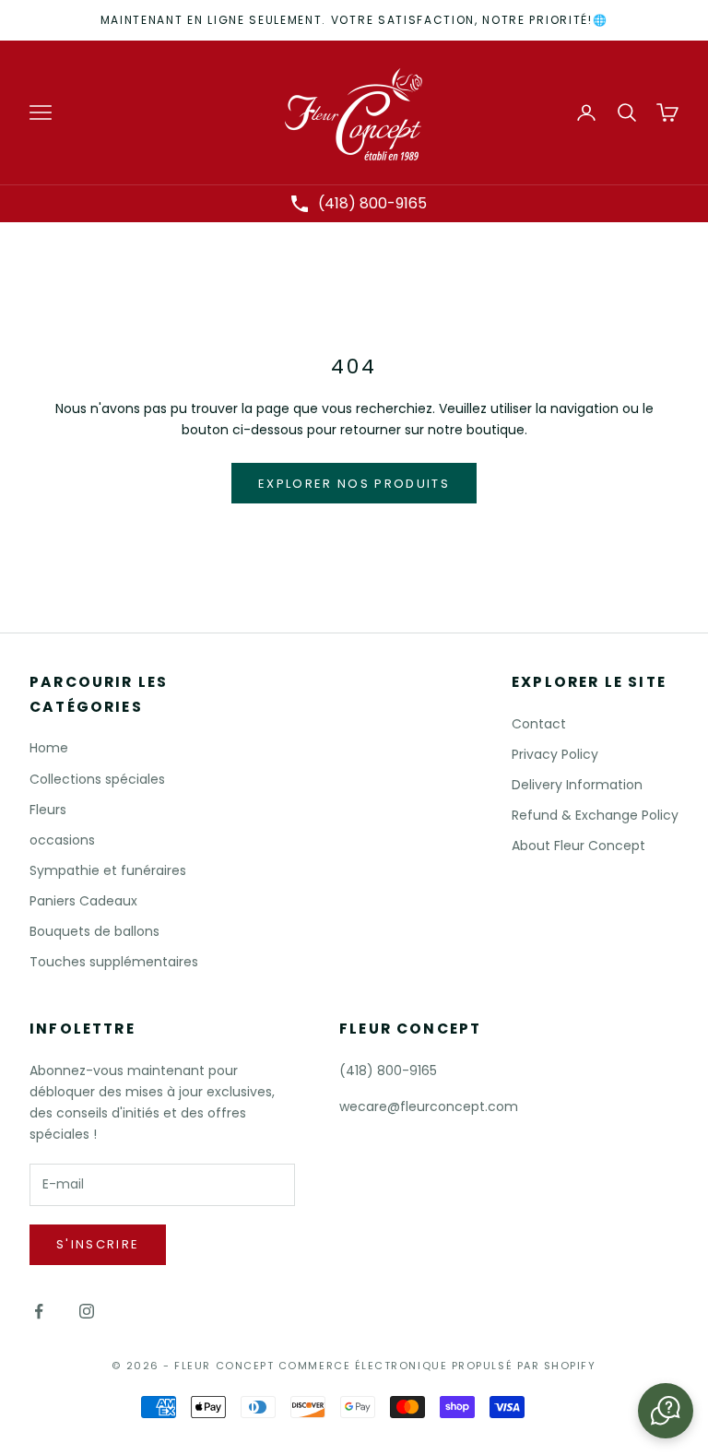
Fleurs (48, 809)
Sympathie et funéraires (108, 870)
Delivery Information (577, 784)
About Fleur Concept (578, 845)
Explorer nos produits (354, 483)
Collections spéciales (97, 779)
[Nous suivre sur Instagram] (86, 1311)
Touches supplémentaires (114, 961)
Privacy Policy (555, 754)
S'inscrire (97, 1244)
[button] (665, 1411)
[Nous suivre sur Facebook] (39, 1311)
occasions (62, 840)
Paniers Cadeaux (83, 901)
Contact (539, 724)
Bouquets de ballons (94, 931)
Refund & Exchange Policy (595, 815)
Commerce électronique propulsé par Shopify (437, 1365)
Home (49, 748)
